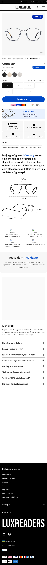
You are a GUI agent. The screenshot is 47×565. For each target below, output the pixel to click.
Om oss (5, 482)
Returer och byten (8, 478)
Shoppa (6, 504)
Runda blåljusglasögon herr (31, 147)
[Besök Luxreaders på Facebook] (9, 534)
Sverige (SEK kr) (10, 541)
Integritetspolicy (8, 493)
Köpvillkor (6, 489)
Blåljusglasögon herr (15, 58)
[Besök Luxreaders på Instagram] (4, 534)
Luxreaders (11, 545)
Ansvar (4, 486)
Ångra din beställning (10, 497)
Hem (4, 58)
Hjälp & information (11, 469)
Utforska (6, 512)
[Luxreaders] (23, 7)
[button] (38, 7)
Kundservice (6, 474)
